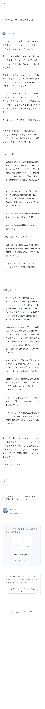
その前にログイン (22, 560)
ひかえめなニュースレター (26, 576)
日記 (5, 481)
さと (12, 509)
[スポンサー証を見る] (15, 510)
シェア (29, 612)
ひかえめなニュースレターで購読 (22, 590)
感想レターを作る (21, 554)
